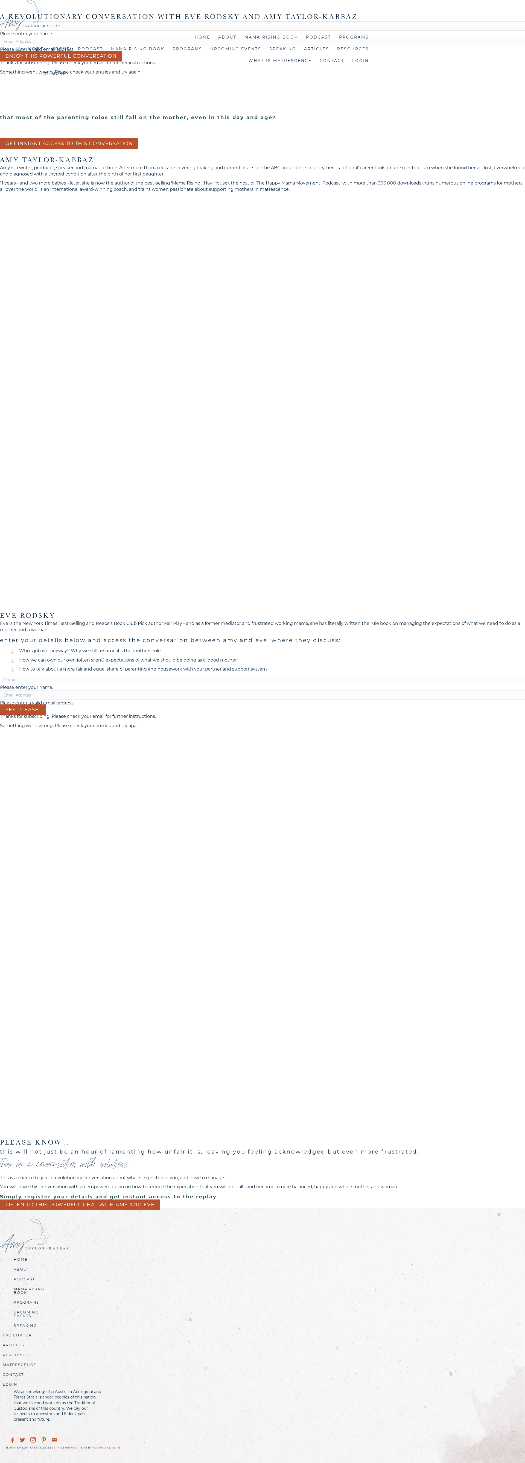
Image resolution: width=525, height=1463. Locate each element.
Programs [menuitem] (354, 37)
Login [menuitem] (10, 1384)
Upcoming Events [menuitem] (235, 48)
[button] (23, 709)
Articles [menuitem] (316, 48)
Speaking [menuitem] (282, 48)
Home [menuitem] (202, 37)
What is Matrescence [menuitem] (280, 60)
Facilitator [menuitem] (17, 1335)
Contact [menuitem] (332, 60)
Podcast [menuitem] (318, 37)
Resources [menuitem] (353, 48)
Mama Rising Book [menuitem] (271, 37)
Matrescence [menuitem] (19, 1364)
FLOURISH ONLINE (107, 1447)
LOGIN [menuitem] (360, 60)
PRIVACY (71, 1447)
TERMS (57, 1447)
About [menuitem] (227, 37)
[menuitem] (18, 49)
